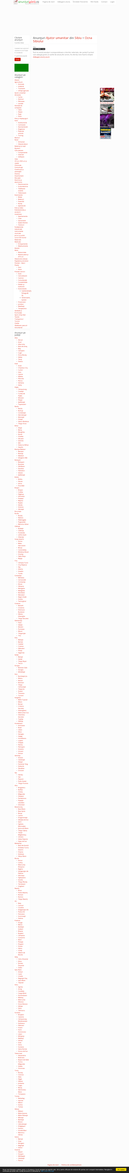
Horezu (20, 1128)
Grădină (21, 86)
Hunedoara (18, 723)
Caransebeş (22, 550)
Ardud (20, 972)
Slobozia (21, 766)
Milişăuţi (21, 1036)
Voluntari (21, 805)
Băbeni (20, 1111)
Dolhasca (21, 1023)
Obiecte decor (23, 144)
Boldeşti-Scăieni (21, 928)
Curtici (20, 370)
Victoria (20, 507)
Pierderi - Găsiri (20, 263)
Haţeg (20, 736)
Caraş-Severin (19, 539)
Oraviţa (20, 554)
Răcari (20, 631)
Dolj (16, 638)
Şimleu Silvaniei (21, 964)
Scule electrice (23, 186)
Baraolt (20, 605)
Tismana (21, 693)
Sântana (21, 383)
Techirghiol (22, 601)
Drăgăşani (21, 1126)
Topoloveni (22, 404)
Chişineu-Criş (23, 368)
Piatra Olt (21, 912)
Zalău (20, 968)
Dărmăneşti (22, 415)
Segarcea (21, 653)
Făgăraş (21, 494)
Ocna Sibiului (23, 1004)
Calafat (20, 644)
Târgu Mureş (22, 882)
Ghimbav (21, 496)
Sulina (20, 1105)
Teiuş (20, 359)
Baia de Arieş (22, 346)
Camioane (21, 125)
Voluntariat (18, 327)
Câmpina (21, 935)
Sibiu (78, 38)
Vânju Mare (22, 856)
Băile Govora (22, 1113)
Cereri (35, 49)
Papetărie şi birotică (21, 261)
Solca (20, 1045)
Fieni (20, 623)
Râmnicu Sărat (23, 524)
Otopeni (21, 796)
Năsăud (21, 456)
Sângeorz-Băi (22, 458)
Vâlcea (17, 1109)
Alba (16, 338)
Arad (16, 364)
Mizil (20, 940)
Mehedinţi (18, 843)
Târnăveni (21, 884)
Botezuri (21, 199)
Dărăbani (21, 466)
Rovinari (21, 683)
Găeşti (20, 625)
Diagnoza (21, 129)
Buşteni (20, 933)
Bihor (16, 426)
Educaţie (17, 178)
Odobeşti (21, 1158)
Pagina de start (53, 1165)
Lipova (20, 374)
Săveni (20, 473)
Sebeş (20, 357)
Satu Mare (18, 970)
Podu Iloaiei (22, 781)
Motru (20, 678)
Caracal (20, 905)
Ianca (20, 483)
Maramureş (19, 807)
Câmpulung (22, 389)
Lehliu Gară (22, 535)
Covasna (17, 603)
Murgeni (21, 1143)
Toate (43, 49)
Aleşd (20, 428)
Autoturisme (22, 123)
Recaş (20, 1088)
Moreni (20, 627)
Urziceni (21, 770)
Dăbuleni (21, 648)
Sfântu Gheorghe (21, 615)
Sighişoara (22, 878)
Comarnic (21, 938)
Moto (16, 250)
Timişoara (21, 1094)
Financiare (22, 302)
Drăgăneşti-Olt (23, 910)
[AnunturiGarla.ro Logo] (26, 2)
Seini (20, 822)
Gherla (20, 569)
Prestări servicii (20, 272)
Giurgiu (17, 666)
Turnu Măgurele (21, 1063)
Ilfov (16, 785)
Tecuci (20, 663)
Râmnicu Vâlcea (21, 1134)
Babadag (21, 1098)
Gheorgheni (22, 710)
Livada (20, 976)
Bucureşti (18, 511)
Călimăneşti (22, 1124)
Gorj (16, 674)
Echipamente (22, 244)
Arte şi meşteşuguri (21, 118)
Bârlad (20, 1139)
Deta (19, 1077)
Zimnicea (21, 1068)
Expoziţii (21, 201)
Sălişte (20, 1006)
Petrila (20, 745)
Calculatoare (19, 150)
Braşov (17, 488)
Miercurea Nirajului (21, 866)
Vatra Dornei (22, 1049)
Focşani (20, 1154)
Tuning (20, 135)
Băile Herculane (21, 544)
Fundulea (21, 533)
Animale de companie (18, 107)
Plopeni (20, 944)
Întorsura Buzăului (21, 611)
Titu (19, 636)
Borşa (20, 813)
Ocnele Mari (22, 1130)
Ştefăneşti (21, 402)
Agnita (20, 987)
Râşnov (20, 501)
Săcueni (21, 439)
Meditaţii (21, 306)
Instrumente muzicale (19, 232)
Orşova (20, 852)
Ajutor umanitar (57, 38)
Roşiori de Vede (23, 1060)
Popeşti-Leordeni (21, 801)
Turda (20, 573)
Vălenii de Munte (21, 954)
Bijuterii (17, 148)
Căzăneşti (21, 760)
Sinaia (20, 946)
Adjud (20, 1152)
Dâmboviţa (18, 621)
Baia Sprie (21, 811)
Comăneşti (22, 413)
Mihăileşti (21, 672)
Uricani (20, 751)
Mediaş (20, 998)
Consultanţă (22, 280)
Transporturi (19, 319)
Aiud (19, 342)
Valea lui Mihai (23, 445)
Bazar (16, 140)
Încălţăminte (19, 227)
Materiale (18, 240)
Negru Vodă (22, 597)
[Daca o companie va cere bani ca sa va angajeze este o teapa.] (107, 109)
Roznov (20, 897)
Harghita (18, 698)
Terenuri (21, 225)
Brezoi (20, 1122)
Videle (20, 1066)
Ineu (19, 372)
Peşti (19, 114)
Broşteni (21, 1015)
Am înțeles (121, 1169)
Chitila (20, 792)
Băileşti (20, 640)
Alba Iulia (21, 344)
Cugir (20, 353)
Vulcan (20, 753)
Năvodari (21, 595)
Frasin (20, 1028)
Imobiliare (18, 214)
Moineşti (21, 417)
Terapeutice (22, 308)
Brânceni (21, 1058)
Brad (20, 728)
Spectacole (22, 206)
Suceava (17, 1013)
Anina (20, 541)
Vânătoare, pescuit (21, 325)
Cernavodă (22, 580)
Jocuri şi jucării (20, 235)
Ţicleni (20, 691)
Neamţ (17, 888)
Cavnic (20, 815)
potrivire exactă (21, 56)
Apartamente (22, 216)
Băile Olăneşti (23, 1115)
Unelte (17, 323)
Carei (20, 974)
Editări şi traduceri (21, 285)
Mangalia (21, 588)
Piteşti (20, 400)
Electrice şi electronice (18, 181)
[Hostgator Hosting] (105, 133)
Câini (20, 110)
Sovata (20, 880)
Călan (20, 730)
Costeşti (21, 391)
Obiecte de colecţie (21, 259)
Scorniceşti (22, 916)
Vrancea (17, 1150)
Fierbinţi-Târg (23, 764)
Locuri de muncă (20, 238)
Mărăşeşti (21, 1156)
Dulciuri (21, 99)
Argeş (16, 387)
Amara (20, 758)
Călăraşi (17, 526)
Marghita (21, 432)
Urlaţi (20, 950)
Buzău (17, 513)
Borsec (20, 704)
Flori (19, 267)
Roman (20, 895)
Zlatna (20, 361)
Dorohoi (21, 469)
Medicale (18, 242)
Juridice (20, 304)
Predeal (20, 498)
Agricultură (18, 82)
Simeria (21, 749)
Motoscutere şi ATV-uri (23, 256)
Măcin (20, 1103)
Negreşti (21, 1145)
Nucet (20, 434)
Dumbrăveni (22, 995)
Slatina (20, 918)
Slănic (20, 948)
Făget (20, 1079)
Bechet (20, 642)
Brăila (17, 477)
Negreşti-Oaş (22, 978)
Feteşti (20, 762)
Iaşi (16, 773)
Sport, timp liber (20, 315)
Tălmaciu (21, 1010)
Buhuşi (20, 411)
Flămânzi (21, 471)
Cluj (16, 561)
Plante (17, 265)
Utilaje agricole (23, 91)
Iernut (20, 860)
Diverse (17, 174)
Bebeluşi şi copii (20, 146)
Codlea (20, 492)
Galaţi (17, 655)
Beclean (21, 451)
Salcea (20, 1040)
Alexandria (22, 1055)
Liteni (20, 1034)
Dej (19, 567)
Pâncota (21, 379)
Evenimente (19, 195)
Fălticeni (21, 1025)
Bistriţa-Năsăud (20, 449)
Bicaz (20, 890)
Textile (17, 317)
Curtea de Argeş (21, 395)
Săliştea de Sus (23, 820)
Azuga (20, 923)
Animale (21, 84)
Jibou (20, 961)
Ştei (19, 443)
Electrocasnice (23, 184)
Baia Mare (21, 809)
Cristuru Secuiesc (21, 707)
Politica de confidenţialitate (71, 1165)
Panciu (20, 1160)
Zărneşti (21, 509)
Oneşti (20, 419)
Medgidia (21, 591)
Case (19, 218)
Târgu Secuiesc (23, 618)
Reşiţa (20, 558)
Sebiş (20, 385)
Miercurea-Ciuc (23, 713)
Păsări (20, 112)
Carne (20, 97)
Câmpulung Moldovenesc (22, 1020)
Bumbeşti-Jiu (22, 676)
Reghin (20, 869)
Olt (16, 901)
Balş (19, 903)
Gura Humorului (22, 1031)
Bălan (20, 702)
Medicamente (23, 246)
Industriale (18, 229)
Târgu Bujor (22, 661)
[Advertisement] (64, 22)
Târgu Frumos (23, 783)
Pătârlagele (22, 520)
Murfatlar (21, 593)
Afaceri (17, 80)
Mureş (17, 858)
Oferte (39, 49)
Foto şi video (19, 208)
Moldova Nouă (23, 552)
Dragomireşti (22, 818)
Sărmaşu (21, 875)
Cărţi (16, 159)
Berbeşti (21, 1120)
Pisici (20, 116)
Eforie (20, 584)
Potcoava (21, 914)
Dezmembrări (23, 127)
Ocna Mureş (22, 355)
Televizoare (22, 193)
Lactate (20, 103)
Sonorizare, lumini (26, 299)
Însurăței (21, 486)
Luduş (20, 863)
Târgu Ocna (22, 424)
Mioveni (21, 398)
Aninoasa (21, 725)
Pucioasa (21, 629)
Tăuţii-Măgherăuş (22, 834)
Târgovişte (22, 633)
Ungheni (21, 886)
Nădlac (20, 376)
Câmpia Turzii (23, 563)
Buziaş (20, 1073)
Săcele (20, 505)
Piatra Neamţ (22, 893)
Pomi (20, 269)
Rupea (20, 503)
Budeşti (20, 528)
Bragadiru (21, 788)
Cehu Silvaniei (23, 959)
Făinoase (21, 101)
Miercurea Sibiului (21, 1001)
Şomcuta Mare (23, 828)
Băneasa (21, 578)
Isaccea (20, 1100)
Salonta (20, 441)
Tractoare (21, 88)
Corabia (21, 908)
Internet (21, 155)
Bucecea (21, 464)
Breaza (20, 931)
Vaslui (17, 1137)
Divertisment (19, 176)
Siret (19, 1043)
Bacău (17, 406)
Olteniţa (21, 537)
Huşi (19, 1141)
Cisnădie (21, 991)
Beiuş (20, 430)
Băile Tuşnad (22, 700)
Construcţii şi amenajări (19, 170)
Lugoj (20, 1085)
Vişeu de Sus (22, 841)
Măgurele (21, 794)
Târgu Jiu (21, 689)
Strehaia (21, 854)
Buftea (20, 790)
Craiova (21, 646)
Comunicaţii (19, 167)
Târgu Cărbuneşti (22, 686)
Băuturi (17, 138)
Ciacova (21, 1075)
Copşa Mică (22, 993)
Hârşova (21, 586)
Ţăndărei (21, 768)
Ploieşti (20, 942)
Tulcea (17, 1096)
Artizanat (21, 142)
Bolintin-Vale (22, 668)
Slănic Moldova (23, 421)
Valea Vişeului (23, 839)
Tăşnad (20, 983)
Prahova (17, 920)
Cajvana (21, 1017)
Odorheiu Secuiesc (21, 716)
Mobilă (17, 248)
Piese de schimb (21, 132)
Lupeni (20, 740)
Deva (20, 732)
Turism (17, 321)
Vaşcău (20, 447)
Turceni (21, 695)
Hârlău (20, 775)
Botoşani (18, 460)
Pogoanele (21, 522)
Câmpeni (21, 351)
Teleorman (18, 1053)
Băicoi (20, 925)
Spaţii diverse (23, 223)
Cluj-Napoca (22, 565)
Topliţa (20, 719)
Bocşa (20, 548)
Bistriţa (20, 453)
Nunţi (20, 204)
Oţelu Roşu (22, 556)
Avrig (20, 989)
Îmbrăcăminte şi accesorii (20, 211)
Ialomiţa (17, 756)
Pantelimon (22, 798)
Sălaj (16, 957)
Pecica (20, 381)
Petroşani (21, 747)
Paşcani (21, 779)
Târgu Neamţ (23, 899)
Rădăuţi (21, 1038)
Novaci (20, 680)
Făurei (20, 481)
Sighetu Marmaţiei (22, 825)
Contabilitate (22, 282)
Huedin (20, 571)
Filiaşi (20, 650)
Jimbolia (21, 1083)
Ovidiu (20, 599)
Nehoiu (20, 518)
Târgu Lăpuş (22, 830)
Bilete (20, 197)
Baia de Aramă (23, 845)
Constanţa (18, 576)
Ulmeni (20, 837)
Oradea (20, 436)
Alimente (18, 95)
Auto (16, 121)
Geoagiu (21, 734)
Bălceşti (21, 1118)
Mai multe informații (47, 1171)
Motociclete (22, 252)
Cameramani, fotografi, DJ (27, 293)
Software (21, 157)
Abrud (20, 340)
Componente (22, 152)
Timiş (17, 1070)
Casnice (21, 278)
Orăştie (20, 743)
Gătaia (20, 1081)
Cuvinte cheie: (19, 43)
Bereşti (20, 657)
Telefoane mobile (21, 190)
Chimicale (18, 165)
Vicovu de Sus (23, 1051)
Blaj (19, 349)
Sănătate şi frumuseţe (18, 312)
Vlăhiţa (20, 721)
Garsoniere (22, 221)
